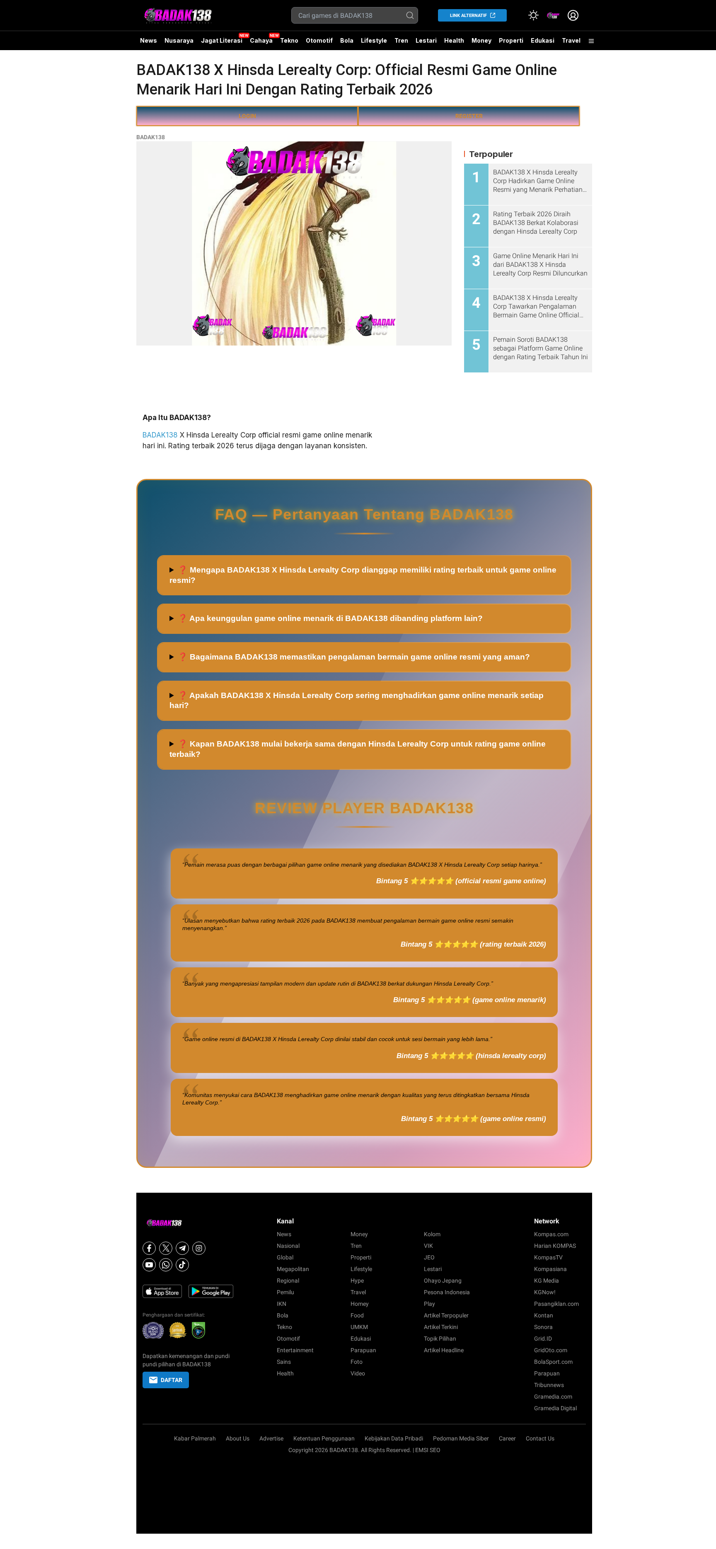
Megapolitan (293, 1269)
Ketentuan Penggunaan (324, 1438)
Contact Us (540, 1438)
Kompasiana (550, 1269)
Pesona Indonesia (447, 1292)
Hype (357, 1280)
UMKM (359, 1327)
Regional (288, 1280)
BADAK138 (150, 137)
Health (454, 40)
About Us (237, 1438)
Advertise (271, 1438)
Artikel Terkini (441, 1327)
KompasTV (548, 1257)
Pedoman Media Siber (461, 1438)
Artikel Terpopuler (446, 1315)
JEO (429, 1257)
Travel (571, 40)
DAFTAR (171, 1380)
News (148, 40)
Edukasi (542, 40)
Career (507, 1438)
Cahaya (261, 40)
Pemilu (285, 1292)
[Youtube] (149, 1264)
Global (285, 1257)
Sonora (543, 1327)
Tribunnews (549, 1385)
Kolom (432, 1234)
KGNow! (545, 1292)
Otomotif (319, 40)
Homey (360, 1303)
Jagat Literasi (221, 40)
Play (429, 1303)
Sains (284, 1361)
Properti (511, 40)
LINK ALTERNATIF (468, 15)
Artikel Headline (444, 1350)
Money (481, 40)
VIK (428, 1245)
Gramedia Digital (555, 1408)
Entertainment (295, 1350)
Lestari (426, 43)
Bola (346, 40)
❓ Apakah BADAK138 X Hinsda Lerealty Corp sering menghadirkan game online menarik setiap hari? (356, 700)
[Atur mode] (533, 15)
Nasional (288, 1245)
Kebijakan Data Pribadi (394, 1438)
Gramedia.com (553, 1396)
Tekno (289, 40)
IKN (281, 1303)
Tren (401, 40)
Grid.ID (543, 1338)
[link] (553, 15)
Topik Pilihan (440, 1338)
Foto (357, 1361)
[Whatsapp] (165, 1264)
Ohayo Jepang (443, 1280)
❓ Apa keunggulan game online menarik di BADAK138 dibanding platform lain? (330, 618)
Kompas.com (551, 1234)
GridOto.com (550, 1350)
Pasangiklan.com (556, 1303)
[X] (165, 1248)
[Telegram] (182, 1248)
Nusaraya (179, 40)
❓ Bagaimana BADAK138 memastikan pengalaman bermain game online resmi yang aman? (354, 656)
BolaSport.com (553, 1361)
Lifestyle (374, 40)
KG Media (546, 1280)
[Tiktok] (182, 1264)
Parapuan (363, 1350)
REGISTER (469, 116)
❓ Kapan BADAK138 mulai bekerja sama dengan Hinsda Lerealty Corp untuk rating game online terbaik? (357, 749)
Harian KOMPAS (555, 1245)
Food (357, 1315)
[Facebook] (149, 1248)
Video (358, 1373)
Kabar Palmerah (195, 1438)
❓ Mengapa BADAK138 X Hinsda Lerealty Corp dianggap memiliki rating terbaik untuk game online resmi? (362, 575)
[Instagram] (199, 1248)
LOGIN (247, 116)
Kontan (543, 1315)
